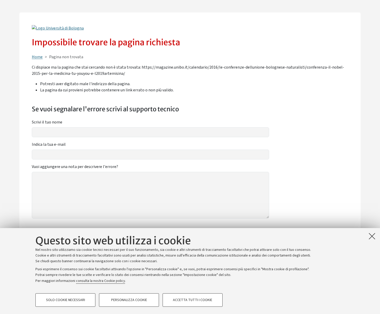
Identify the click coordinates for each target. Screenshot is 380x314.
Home (37, 57)
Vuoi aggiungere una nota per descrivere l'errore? (75, 167)
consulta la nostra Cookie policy (100, 280)
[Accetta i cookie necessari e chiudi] (372, 236)
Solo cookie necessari (65, 300)
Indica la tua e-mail (49, 144)
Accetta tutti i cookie (192, 300)
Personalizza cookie (129, 300)
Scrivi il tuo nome (47, 122)
